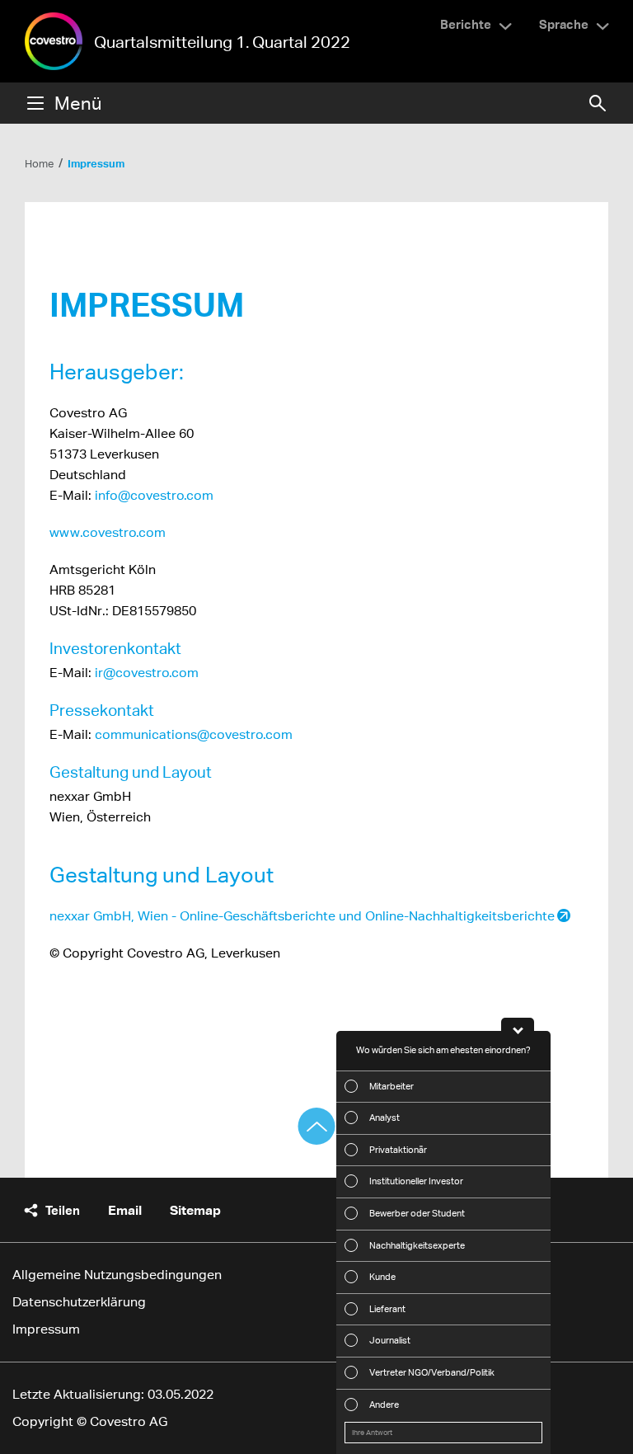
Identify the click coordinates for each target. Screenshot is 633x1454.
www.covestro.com (107, 532)
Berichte (465, 23)
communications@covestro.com (194, 734)
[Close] (517, 1024)
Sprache (563, 23)
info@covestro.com (154, 495)
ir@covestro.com (147, 672)
